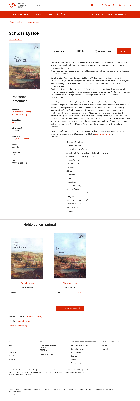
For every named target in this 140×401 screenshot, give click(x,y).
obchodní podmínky (33, 316)
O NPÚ (36, 14)
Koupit (126, 51)
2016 (14, 122)
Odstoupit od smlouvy (18, 325)
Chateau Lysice (70, 283)
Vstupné (74, 359)
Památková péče (55, 14)
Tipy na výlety (76, 363)
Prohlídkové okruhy (78, 349)
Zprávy (11, 349)
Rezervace (74, 356)
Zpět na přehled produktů (70, 308)
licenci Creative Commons (58, 370)
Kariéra (111, 14)
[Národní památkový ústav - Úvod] (18, 5)
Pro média (119, 14)
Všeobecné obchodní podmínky (80, 389)
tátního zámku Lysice (103, 134)
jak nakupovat (24, 321)
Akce (97, 14)
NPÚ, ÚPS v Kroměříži (20, 138)
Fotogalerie (106, 349)
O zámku (105, 345)
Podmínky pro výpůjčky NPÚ (104, 389)
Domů (11, 342)
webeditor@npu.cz (15, 391)
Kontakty (12, 359)
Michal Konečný (15, 39)
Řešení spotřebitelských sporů (55, 389)
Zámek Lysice (27, 283)
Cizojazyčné (25, 114)
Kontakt (128, 14)
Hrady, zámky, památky (21, 111)
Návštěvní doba (76, 352)
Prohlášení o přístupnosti (32, 389)
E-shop (103, 14)
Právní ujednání (14, 389)
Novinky (90, 14)
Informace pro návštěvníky (80, 345)
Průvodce (16, 114)
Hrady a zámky (19, 14)
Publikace (12, 352)
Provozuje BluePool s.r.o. (17, 394)
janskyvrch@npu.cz (46, 354)
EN (130, 5)
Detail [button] (37, 293)
